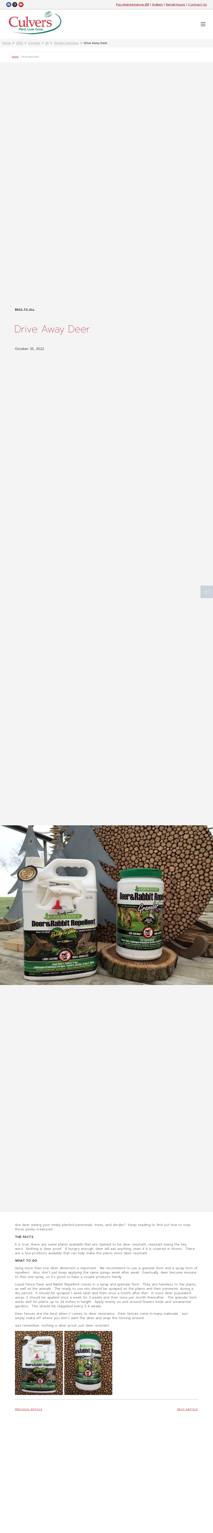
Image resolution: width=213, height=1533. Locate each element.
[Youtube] (21, 4)
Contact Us (197, 4)
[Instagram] (14, 4)
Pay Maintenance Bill (132, 4)
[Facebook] (8, 4)
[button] (203, 24)
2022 (19, 43)
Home (6, 43)
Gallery (157, 4)
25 (47, 43)
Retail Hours (175, 4)
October (34, 43)
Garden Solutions (66, 43)
